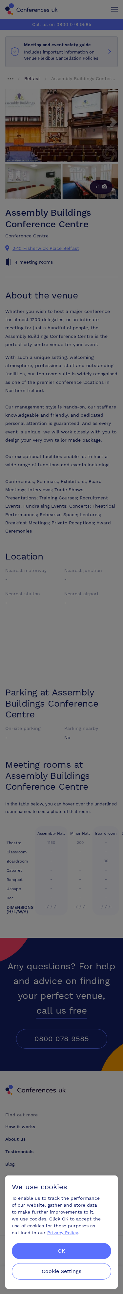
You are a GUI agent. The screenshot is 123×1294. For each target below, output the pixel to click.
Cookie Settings (61, 1271)
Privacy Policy (62, 1232)
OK (61, 1251)
